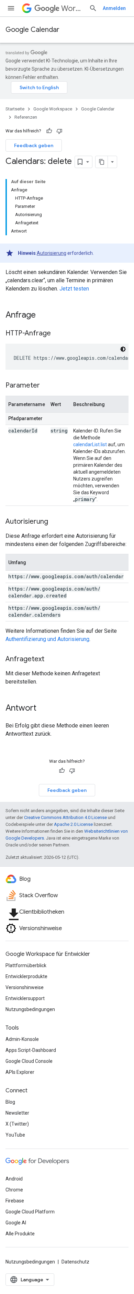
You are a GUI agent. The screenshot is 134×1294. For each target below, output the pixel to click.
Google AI (15, 1222)
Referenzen (25, 117)
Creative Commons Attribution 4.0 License (65, 817)
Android (14, 1179)
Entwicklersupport (25, 998)
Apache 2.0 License (73, 824)
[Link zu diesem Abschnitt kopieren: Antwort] (43, 708)
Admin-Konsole (22, 1039)
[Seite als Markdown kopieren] (102, 162)
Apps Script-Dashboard (30, 1050)
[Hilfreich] (49, 131)
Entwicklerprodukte (26, 976)
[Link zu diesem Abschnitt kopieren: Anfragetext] (51, 659)
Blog (10, 1102)
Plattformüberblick (25, 965)
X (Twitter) (17, 1124)
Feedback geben (33, 145)
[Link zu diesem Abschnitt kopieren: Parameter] (47, 386)
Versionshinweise (24, 987)
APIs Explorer (19, 1072)
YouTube (15, 1135)
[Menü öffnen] (11, 8)
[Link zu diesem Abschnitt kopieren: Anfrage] (42, 315)
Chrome (14, 1189)
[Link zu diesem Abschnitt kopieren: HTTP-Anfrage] (58, 334)
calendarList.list (90, 444)
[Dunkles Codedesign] (123, 349)
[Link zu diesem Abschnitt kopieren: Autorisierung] (55, 522)
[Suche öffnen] (93, 8)
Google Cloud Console (29, 1061)
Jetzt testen (74, 288)
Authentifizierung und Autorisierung (47, 639)
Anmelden (114, 8)
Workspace (72, 8)
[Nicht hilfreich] (59, 131)
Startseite (14, 108)
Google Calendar (32, 29)
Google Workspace (52, 108)
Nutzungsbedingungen (30, 1009)
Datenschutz (75, 1262)
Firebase (14, 1200)
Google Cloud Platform (30, 1211)
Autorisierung (51, 253)
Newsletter (17, 1113)
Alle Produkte (20, 1233)
